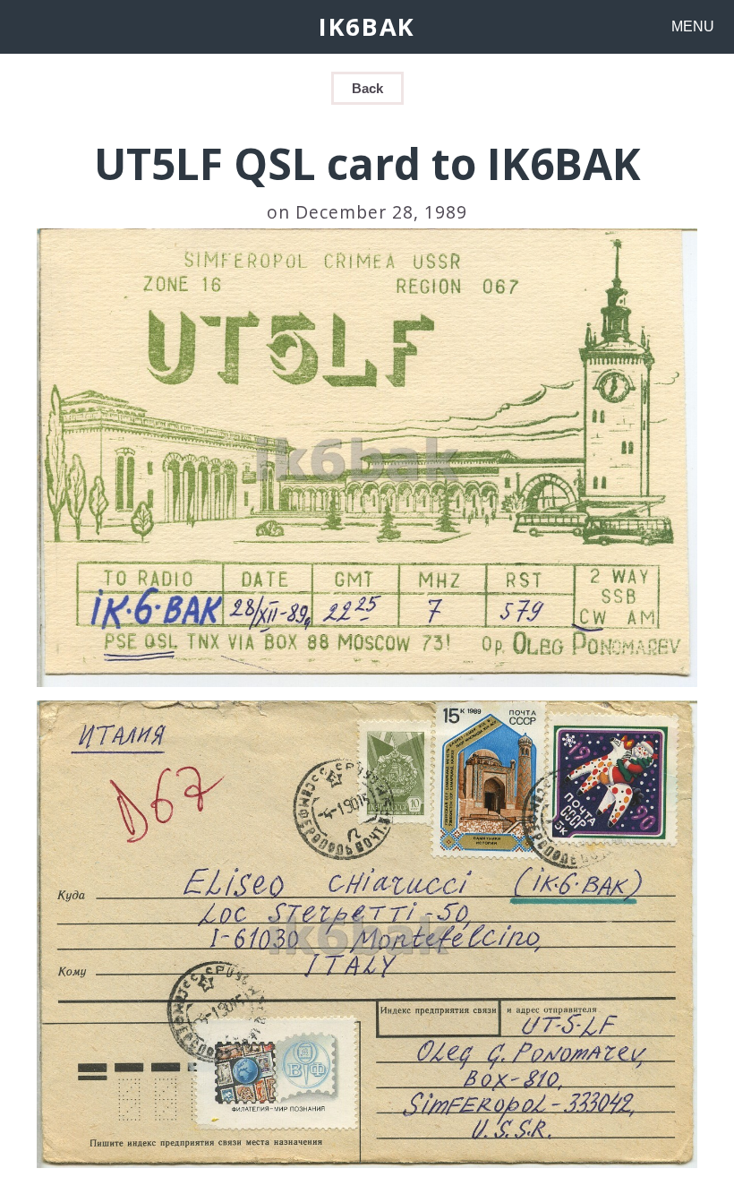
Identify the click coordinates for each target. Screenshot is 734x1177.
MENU (692, 26)
